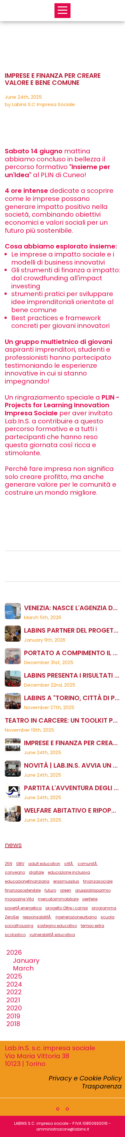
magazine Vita (19, 899)
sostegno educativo (57, 925)
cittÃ (69, 863)
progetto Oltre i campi (67, 908)
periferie (89, 899)
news (13, 844)
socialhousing (19, 925)
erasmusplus (66, 881)
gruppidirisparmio (93, 890)
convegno (15, 872)
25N (8, 863)
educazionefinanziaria (27, 881)
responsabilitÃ (37, 917)
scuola (107, 917)
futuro (50, 890)
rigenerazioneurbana (76, 917)
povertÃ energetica (23, 908)
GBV (20, 863)
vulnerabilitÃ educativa (52, 934)
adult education (44, 863)
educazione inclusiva (69, 872)
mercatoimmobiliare (58, 899)
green (65, 890)
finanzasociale (98, 881)
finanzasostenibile (23, 890)
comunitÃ (88, 863)
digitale (36, 872)
